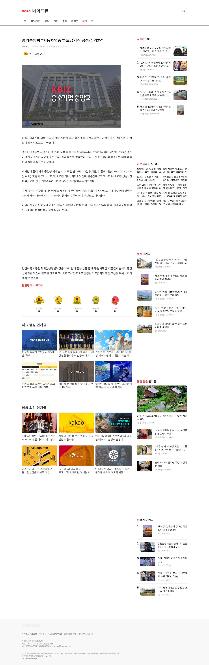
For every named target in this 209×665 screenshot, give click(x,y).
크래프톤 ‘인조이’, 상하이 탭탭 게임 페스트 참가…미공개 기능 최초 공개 (113, 354)
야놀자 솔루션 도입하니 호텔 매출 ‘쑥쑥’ (39, 354)
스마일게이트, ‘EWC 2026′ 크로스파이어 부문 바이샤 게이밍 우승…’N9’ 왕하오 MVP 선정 (39, 438)
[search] (184, 11)
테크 (84, 21)
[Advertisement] (77, 239)
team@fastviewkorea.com (63, 646)
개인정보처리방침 (55, 634)
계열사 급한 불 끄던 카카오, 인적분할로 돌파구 (76, 438)
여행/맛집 (35, 21)
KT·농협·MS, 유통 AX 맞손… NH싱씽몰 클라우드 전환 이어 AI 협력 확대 (76, 354)
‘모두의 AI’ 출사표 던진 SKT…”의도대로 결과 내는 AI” (75, 471)
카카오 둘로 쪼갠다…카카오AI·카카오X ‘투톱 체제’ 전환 (38, 385)
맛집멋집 (159, 437)
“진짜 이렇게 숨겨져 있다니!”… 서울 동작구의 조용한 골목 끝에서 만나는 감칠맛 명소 (171, 311)
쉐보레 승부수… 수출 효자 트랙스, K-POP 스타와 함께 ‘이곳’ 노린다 (155, 51)
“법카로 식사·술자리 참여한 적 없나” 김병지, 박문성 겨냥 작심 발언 (155, 66)
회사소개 (42, 634)
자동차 (143, 55)
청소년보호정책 (70, 634)
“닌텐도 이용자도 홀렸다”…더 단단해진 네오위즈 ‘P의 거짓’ (113, 471)
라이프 (74, 21)
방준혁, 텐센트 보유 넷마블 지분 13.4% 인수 (76, 385)
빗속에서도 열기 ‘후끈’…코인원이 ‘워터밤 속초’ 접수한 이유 (113, 385)
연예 (56, 21)
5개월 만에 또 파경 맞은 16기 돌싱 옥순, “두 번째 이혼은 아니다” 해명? (171, 449)
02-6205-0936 (30, 646)
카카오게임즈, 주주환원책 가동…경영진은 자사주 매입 (37, 471)
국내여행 (144, 84)
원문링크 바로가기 (32, 285)
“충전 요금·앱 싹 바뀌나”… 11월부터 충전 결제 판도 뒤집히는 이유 (171, 263)
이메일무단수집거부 (85, 634)
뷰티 (47, 21)
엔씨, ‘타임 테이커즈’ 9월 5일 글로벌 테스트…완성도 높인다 (113, 438)
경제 (64, 21)
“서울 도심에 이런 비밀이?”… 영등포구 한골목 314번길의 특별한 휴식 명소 (155, 95)
